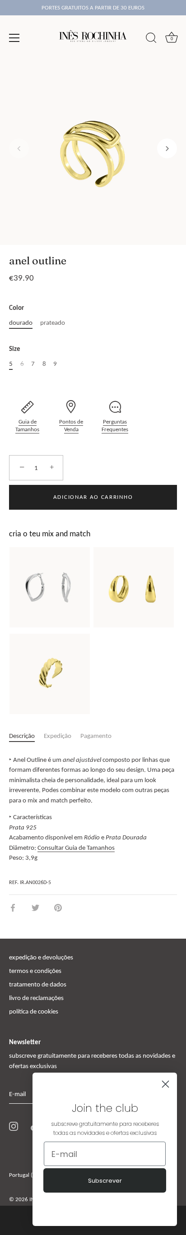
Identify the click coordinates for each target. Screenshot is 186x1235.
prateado (52, 322)
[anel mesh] (49, 673)
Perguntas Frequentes (115, 425)
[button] (19, 148)
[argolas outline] (49, 587)
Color (16, 308)
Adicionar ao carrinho (93, 496)
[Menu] (14, 38)
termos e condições (35, 971)
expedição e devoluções (41, 957)
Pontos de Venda (71, 425)
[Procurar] (151, 39)
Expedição (57, 736)
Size (14, 349)
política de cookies (33, 1011)
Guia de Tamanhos (27, 425)
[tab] (26, 736)
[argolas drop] (133, 587)
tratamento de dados (37, 984)
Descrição (22, 736)
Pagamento (96, 736)
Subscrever (105, 1180)
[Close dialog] (165, 1084)
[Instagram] (13, 1126)
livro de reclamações (36, 998)
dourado (21, 322)
